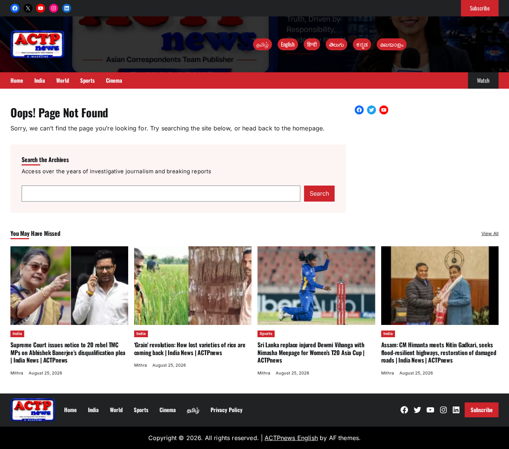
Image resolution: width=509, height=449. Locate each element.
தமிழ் (262, 44)
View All (490, 233)
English (288, 44)
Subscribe (480, 8)
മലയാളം (391, 44)
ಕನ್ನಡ (362, 44)
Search (319, 193)
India (17, 333)
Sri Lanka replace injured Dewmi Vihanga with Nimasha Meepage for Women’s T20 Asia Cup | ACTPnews (310, 352)
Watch (483, 80)
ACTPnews (281, 438)
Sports (266, 333)
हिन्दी (312, 44)
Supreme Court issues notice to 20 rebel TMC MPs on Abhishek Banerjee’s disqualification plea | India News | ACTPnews (67, 352)
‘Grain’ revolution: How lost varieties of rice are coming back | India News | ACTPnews (190, 348)
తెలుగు (336, 44)
